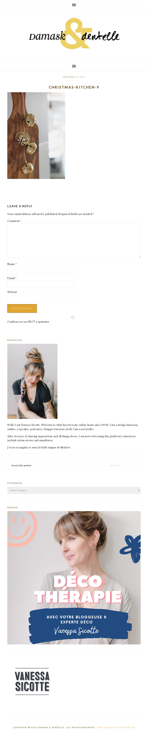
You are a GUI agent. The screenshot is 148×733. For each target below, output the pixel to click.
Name (11, 264)
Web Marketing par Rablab (116, 727)
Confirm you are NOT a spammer (28, 321)
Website (12, 292)
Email (11, 278)
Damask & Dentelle (74, 34)
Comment (14, 221)
